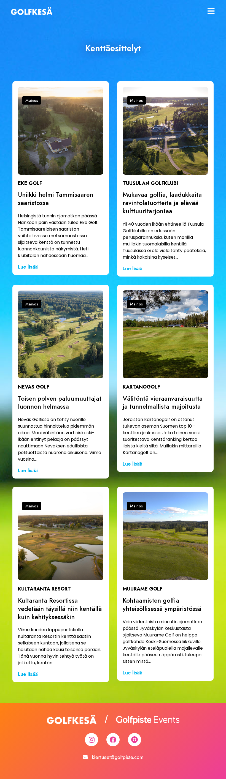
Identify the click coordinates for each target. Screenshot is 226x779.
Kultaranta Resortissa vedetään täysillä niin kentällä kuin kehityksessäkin (60, 609)
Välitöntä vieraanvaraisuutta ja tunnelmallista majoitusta (163, 402)
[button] (31, 100)
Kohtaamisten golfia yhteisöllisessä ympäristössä (162, 604)
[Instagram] (91, 739)
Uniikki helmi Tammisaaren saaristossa (55, 198)
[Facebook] (113, 739)
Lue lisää (28, 266)
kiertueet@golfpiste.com (117, 757)
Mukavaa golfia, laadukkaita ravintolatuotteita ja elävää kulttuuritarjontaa (162, 203)
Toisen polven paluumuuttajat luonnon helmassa (59, 402)
